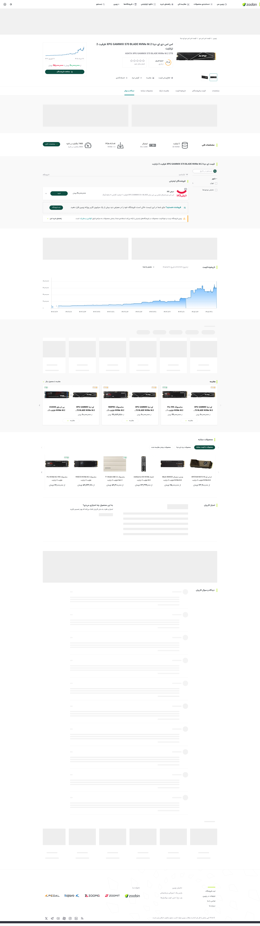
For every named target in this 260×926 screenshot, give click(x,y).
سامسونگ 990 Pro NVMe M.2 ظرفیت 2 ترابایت (57, 478)
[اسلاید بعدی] (39, 405)
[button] (116, 193)
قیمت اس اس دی (204, 38)
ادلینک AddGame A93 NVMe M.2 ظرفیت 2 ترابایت (144, 478)
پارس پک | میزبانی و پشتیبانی (171, 893)
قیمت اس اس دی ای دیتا (188, 38)
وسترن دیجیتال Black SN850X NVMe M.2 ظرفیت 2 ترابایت (172, 478)
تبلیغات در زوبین (209, 896)
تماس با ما (211, 901)
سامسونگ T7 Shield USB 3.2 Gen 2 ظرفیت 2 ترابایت (115, 478)
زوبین (215, 38)
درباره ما (212, 906)
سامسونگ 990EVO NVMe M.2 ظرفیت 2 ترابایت (86, 478)
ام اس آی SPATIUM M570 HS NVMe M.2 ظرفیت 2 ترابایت (201, 478)
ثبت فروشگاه (210, 891)
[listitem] (189, 405)
